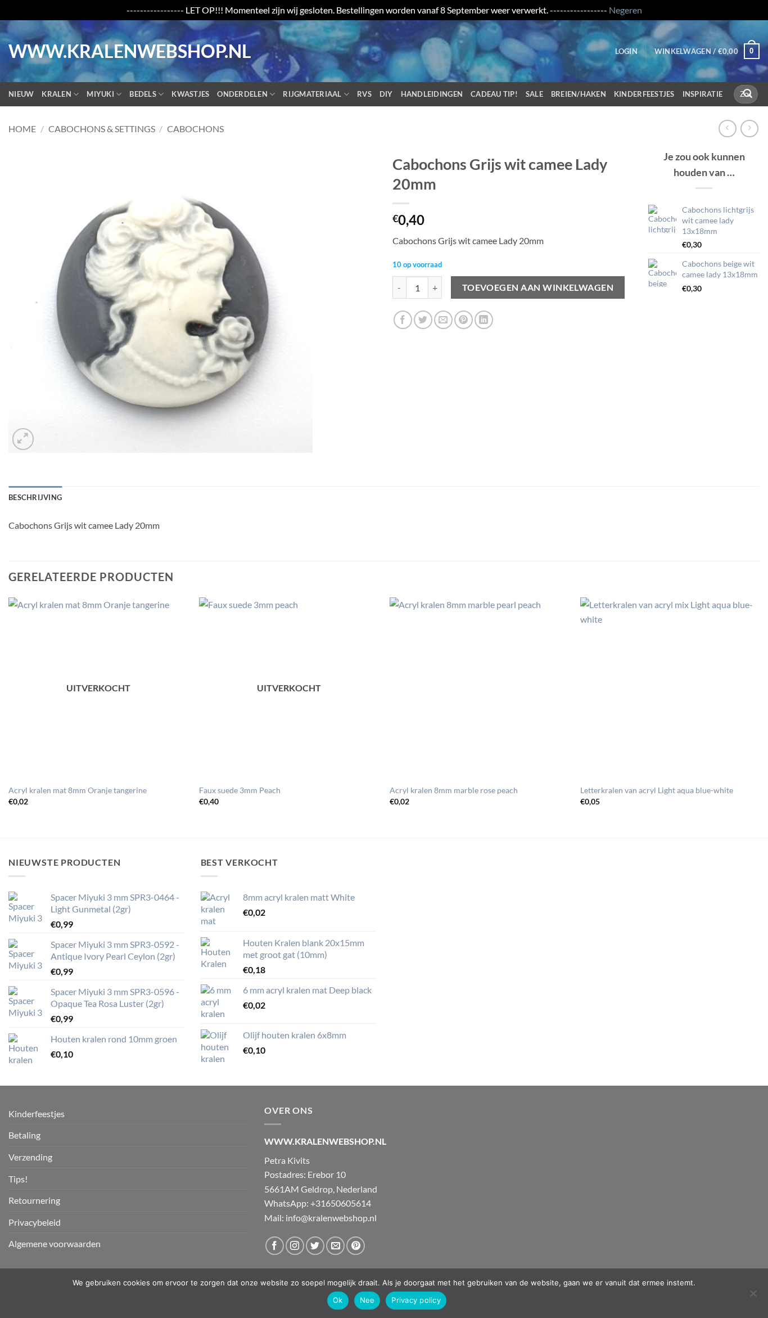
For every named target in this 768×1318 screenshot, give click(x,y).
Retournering (34, 1200)
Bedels (142, 93)
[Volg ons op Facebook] (274, 1245)
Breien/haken (578, 93)
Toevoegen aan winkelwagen (538, 287)
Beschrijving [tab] (35, 497)
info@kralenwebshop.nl (331, 1217)
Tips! (18, 1178)
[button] (626, 51)
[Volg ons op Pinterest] (355, 1245)
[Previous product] (749, 128)
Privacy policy (416, 1299)
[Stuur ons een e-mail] (335, 1245)
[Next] (759, 716)
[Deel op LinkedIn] (484, 320)
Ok (338, 1299)
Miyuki (100, 93)
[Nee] (753, 1297)
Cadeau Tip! (494, 93)
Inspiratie (703, 93)
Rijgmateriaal (312, 93)
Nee (367, 1299)
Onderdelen (242, 93)
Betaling (24, 1135)
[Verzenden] (747, 94)
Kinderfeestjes (644, 93)
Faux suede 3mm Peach (240, 790)
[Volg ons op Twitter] (315, 1245)
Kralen (56, 93)
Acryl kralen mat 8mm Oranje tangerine (77, 790)
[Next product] (727, 128)
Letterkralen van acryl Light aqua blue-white (656, 790)
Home (22, 128)
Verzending (30, 1156)
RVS (364, 93)
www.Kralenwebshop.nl (55, 51)
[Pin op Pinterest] (463, 320)
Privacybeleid (34, 1222)
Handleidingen (432, 93)
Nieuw (21, 93)
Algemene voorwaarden (54, 1243)
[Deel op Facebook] (403, 320)
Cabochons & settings (101, 128)
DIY (386, 93)
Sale (534, 93)
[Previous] (9, 716)
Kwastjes (190, 93)
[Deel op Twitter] (423, 320)
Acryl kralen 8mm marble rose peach (454, 790)
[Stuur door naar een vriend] (443, 320)
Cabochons (195, 128)
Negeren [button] (625, 10)
